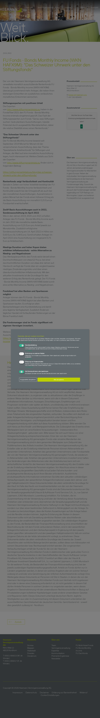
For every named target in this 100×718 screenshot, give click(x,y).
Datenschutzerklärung (24, 342)
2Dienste (29, 367)
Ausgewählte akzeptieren (28, 379)
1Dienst (28, 350)
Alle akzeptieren (59, 379)
